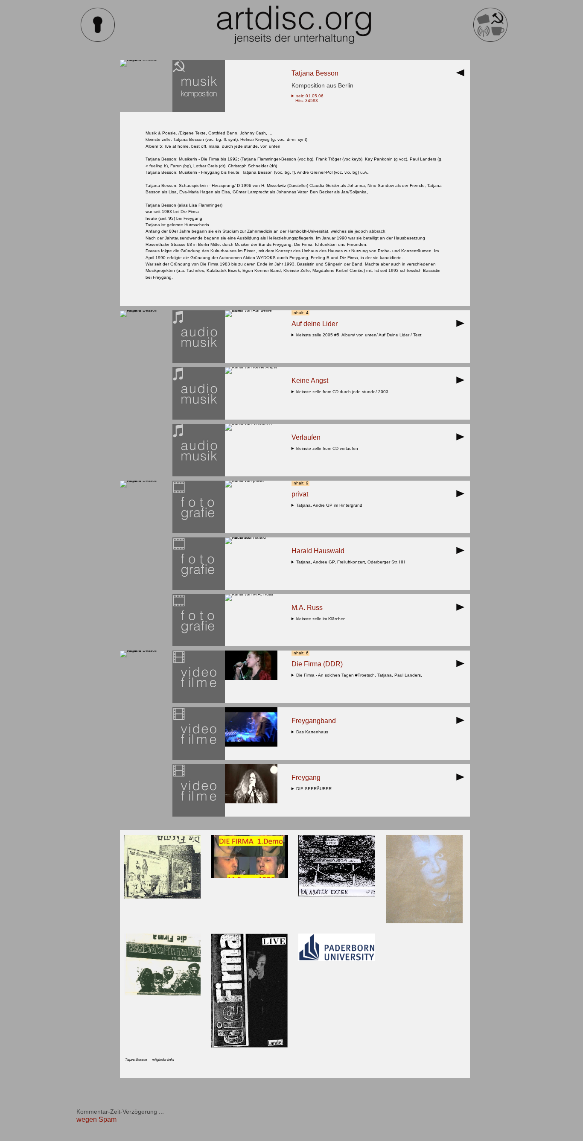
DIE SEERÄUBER (315, 788)
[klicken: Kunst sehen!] (251, 310)
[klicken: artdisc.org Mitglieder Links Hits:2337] (249, 1046)
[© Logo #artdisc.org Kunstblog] (294, 25)
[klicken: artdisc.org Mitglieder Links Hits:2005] (336, 895)
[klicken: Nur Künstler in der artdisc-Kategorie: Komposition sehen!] (198, 110)
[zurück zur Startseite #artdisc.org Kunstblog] (490, 40)
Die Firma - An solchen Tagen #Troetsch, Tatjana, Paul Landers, (360, 675)
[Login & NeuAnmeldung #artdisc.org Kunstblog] (98, 40)
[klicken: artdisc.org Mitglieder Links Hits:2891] (162, 994)
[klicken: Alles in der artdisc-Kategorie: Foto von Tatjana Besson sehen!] (198, 531)
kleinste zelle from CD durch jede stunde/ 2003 (343, 391)
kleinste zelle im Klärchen (322, 618)
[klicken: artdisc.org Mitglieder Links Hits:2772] (336, 959)
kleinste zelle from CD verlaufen (328, 448)
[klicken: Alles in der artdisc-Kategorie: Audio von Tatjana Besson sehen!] (198, 361)
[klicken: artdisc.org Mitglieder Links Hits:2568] (162, 897)
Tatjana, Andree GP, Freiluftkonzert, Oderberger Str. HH (352, 562)
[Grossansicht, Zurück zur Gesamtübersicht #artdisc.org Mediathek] (462, 75)
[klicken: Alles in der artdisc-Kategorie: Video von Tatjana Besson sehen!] (198, 701)
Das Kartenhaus (313, 732)
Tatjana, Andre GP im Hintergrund (330, 505)
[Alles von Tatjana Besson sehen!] (146, 59)
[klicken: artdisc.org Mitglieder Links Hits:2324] (424, 921)
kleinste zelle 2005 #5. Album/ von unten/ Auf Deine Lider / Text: (360, 335)
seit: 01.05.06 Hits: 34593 (308, 98)
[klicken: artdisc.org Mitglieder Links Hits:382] (249, 876)
